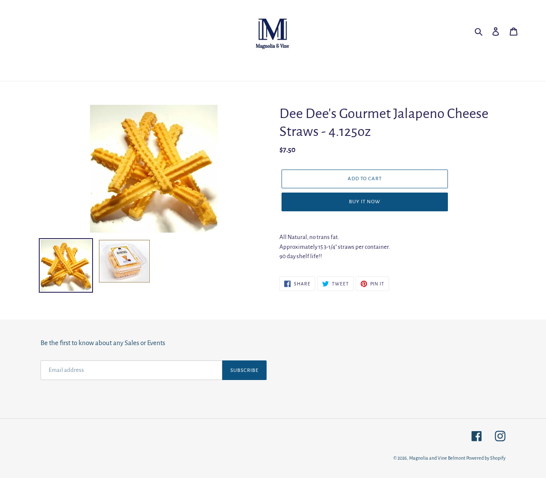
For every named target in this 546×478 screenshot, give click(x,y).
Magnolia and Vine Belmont (437, 458)
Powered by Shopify (485, 458)
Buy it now (364, 201)
